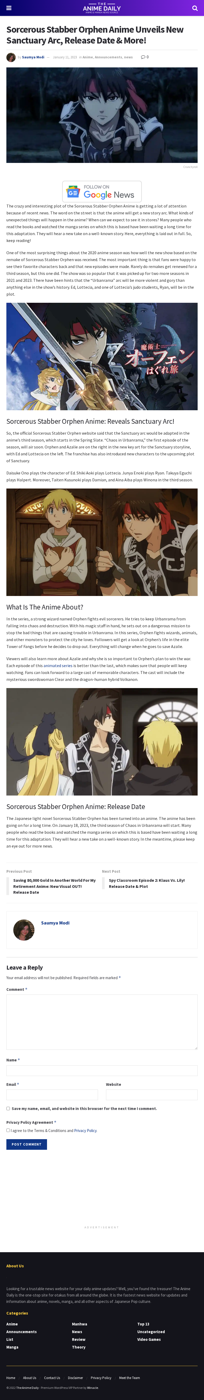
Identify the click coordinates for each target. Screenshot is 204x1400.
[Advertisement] (102, 1188)
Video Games (149, 1339)
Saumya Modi (33, 57)
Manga (12, 1347)
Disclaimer (75, 1378)
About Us (29, 1378)
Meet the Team (129, 1378)
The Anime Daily (27, 1388)
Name (13, 1059)
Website (113, 1084)
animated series (58, 665)
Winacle (92, 1388)
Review (79, 1339)
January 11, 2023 (65, 57)
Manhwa (79, 1323)
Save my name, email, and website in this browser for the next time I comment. (84, 1108)
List (9, 1339)
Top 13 (143, 1323)
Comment (17, 989)
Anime (88, 57)
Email (12, 1084)
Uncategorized (151, 1331)
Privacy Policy (85, 1130)
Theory (79, 1347)
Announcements (108, 57)
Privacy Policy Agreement (31, 1122)
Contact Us (52, 1378)
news (128, 57)
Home (10, 1378)
